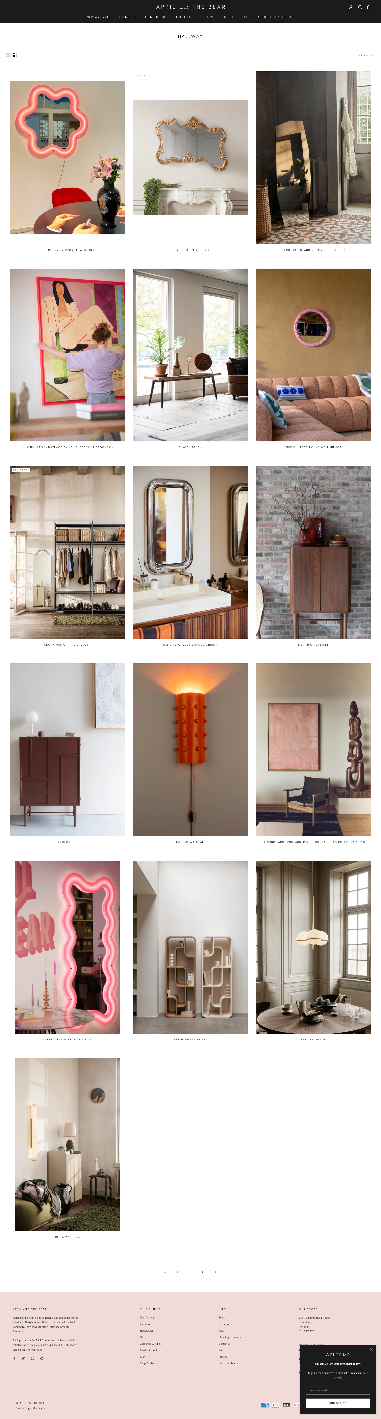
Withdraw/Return (228, 1363)
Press (221, 1350)
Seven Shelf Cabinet (190, 1039)
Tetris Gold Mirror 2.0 (190, 250)
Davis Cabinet (67, 842)
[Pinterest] (41, 1358)
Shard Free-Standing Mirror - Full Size (313, 250)
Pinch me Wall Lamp (190, 842)
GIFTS (229, 17)
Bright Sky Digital (35, 1408)
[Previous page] (141, 1271)
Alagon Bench (190, 447)
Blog (142, 1356)
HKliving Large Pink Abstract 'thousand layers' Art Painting (314, 842)
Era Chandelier (313, 1039)
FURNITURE (128, 17)
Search (222, 1317)
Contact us (224, 1343)
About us (224, 1324)
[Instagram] (32, 1358)
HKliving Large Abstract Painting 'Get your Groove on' (67, 447)
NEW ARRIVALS (99, 17)
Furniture (145, 1324)
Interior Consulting (150, 1350)
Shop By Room (148, 1363)
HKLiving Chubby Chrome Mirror (190, 644)
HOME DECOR (156, 17)
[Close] (371, 1349)
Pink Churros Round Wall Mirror (313, 447)
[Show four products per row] (14, 55)
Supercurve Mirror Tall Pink (67, 1039)
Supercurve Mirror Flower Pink (67, 250)
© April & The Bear (31, 1403)
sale (245, 17)
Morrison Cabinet (313, 644)
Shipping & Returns (230, 1337)
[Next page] (240, 1271)
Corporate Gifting (150, 1343)
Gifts (142, 1337)
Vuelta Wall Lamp (67, 1237)
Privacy (223, 1356)
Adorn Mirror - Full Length (67, 644)
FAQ (221, 1330)
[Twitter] (23, 1358)
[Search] (360, 7)
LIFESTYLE (208, 17)
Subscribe (338, 1403)
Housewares (146, 1330)
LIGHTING (184, 17)
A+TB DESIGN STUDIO (276, 17)
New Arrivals (147, 1317)
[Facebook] (14, 1358)
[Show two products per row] (8, 55)
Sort (364, 55)
